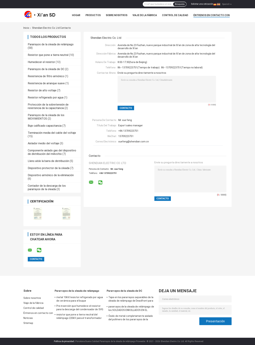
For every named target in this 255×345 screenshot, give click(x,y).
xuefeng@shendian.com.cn (133, 141)
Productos (93, 15)
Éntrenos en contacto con (211, 15)
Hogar (76, 15)
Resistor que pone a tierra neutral (48, 55)
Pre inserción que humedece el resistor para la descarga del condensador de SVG (79, 308)
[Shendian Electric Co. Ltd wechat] (41, 250)
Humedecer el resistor (41, 62)
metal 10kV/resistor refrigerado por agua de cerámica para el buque (79, 299)
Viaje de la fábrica (145, 15)
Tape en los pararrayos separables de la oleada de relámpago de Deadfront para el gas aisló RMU (130, 299)
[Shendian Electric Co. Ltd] (42, 15)
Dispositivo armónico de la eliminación (51, 175)
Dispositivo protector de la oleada (48, 168)
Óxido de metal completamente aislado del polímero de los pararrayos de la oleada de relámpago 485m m (130, 318)
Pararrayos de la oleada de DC (46, 69)
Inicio (26, 27)
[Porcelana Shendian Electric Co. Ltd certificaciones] (37, 213)
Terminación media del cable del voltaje (52, 132)
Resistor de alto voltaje (42, 90)
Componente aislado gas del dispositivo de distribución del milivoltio (52, 152)
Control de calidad (175, 15)
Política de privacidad (64, 341)
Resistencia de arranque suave (46, 83)
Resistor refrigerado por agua (45, 97)
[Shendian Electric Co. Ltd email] (32, 250)
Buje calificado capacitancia (45, 125)
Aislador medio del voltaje (43, 143)
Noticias (28, 318)
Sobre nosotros (116, 15)
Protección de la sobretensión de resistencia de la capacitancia (48, 106)
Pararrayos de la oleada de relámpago (51, 44)
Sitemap (28, 323)
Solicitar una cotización (202, 4)
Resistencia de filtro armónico (46, 76)
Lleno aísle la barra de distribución (48, 161)
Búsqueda (180, 4)
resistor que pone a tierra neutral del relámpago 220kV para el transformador (79, 316)
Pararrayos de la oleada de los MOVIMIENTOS (46, 117)
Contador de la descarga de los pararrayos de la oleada (47, 187)
